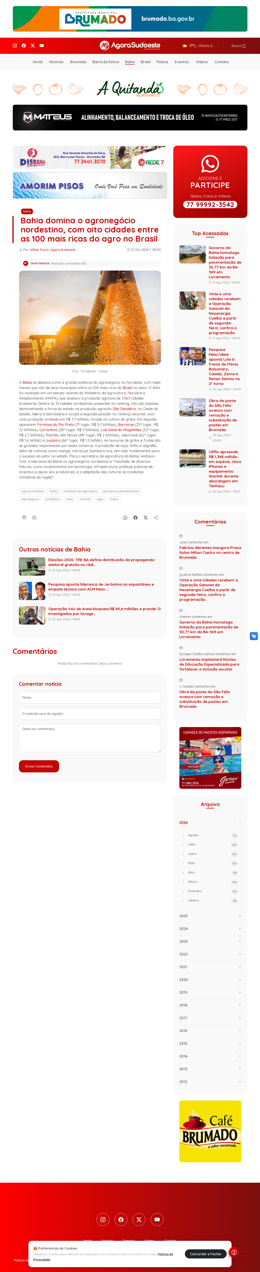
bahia (53, 491)
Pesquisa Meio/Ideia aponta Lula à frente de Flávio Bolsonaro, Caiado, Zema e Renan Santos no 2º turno (224, 366)
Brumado (78, 62)
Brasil (146, 62)
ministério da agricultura (80, 491)
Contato (222, 62)
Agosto (212, 835)
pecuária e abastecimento (121, 491)
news (69, 499)
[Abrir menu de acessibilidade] (234, 1252)
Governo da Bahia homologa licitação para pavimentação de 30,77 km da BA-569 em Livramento (225, 262)
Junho (212, 854)
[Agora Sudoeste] (130, 45)
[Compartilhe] (156, 517)
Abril (212, 872)
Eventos (182, 62)
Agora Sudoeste (63, 250)
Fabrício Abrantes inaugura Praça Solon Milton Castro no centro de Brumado (210, 552)
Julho (212, 844)
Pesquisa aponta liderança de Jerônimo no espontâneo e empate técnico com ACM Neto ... (101, 587)
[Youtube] (42, 45)
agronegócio (30, 499)
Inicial (37, 62)
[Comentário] (24, 517)
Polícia (162, 62)
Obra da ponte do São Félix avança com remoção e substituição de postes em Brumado (223, 415)
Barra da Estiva (105, 62)
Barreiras (126, 424)
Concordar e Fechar (205, 1254)
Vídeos (202, 62)
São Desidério (124, 408)
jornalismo (53, 499)
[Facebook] (24, 45)
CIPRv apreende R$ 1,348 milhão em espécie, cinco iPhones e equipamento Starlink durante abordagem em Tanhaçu (225, 468)
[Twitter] (33, 45)
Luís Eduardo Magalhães (121, 430)
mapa (114, 499)
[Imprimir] (34, 517)
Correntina (48, 430)
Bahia (130, 62)
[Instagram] (15, 45)
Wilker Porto (39, 250)
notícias (85, 499)
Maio (212, 863)
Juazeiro (53, 440)
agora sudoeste (32, 491)
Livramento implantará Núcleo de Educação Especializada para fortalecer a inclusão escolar (209, 664)
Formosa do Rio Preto (55, 424)
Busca (237, 46)
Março (212, 882)
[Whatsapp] (125, 517)
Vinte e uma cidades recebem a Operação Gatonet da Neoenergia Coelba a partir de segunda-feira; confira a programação (225, 313)
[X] (146, 517)
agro (100, 499)
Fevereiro (212, 891)
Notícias (56, 62)
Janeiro (212, 900)
